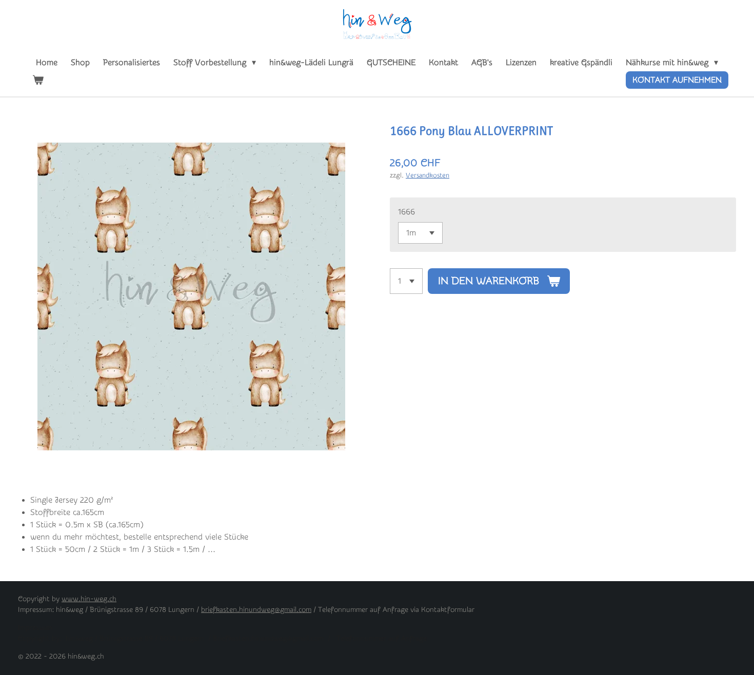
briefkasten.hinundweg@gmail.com (256, 610)
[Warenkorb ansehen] (38, 80)
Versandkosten (427, 175)
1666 (406, 211)
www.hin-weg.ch (89, 599)
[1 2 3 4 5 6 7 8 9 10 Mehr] (406, 281)
